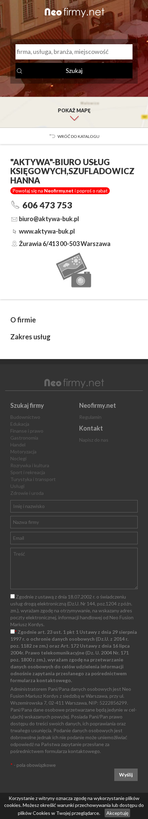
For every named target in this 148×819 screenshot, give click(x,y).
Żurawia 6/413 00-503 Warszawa (64, 243)
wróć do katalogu (78, 136)
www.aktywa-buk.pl (47, 231)
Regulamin (90, 417)
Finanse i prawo (26, 431)
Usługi (17, 486)
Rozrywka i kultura (29, 465)
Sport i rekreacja (27, 472)
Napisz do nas (93, 440)
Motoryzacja (23, 451)
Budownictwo (25, 417)
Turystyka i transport (33, 479)
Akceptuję (117, 813)
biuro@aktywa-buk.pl (49, 219)
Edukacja (19, 424)
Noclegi (18, 458)
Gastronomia (24, 438)
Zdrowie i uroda (27, 493)
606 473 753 (47, 205)
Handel (17, 445)
